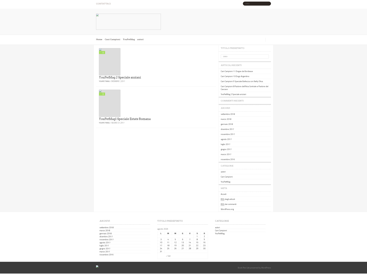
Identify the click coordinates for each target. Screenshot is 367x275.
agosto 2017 (226, 139)
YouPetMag (129, 39)
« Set (168, 255)
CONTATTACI (103, 3)
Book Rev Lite (244, 267)
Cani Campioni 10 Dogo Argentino (235, 76)
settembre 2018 (228, 114)
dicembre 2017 (227, 129)
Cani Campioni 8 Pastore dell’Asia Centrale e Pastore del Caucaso (244, 88)
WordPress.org (227, 209)
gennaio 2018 (227, 124)
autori (140, 39)
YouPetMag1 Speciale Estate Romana (125, 119)
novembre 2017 (228, 134)
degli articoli (228, 199)
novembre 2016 (228, 159)
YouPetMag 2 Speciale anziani (120, 77)
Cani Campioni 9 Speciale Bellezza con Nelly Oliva (242, 81)
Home (99, 39)
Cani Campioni (112, 39)
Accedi (223, 194)
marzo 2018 (226, 119)
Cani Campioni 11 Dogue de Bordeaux (237, 71)
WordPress (266, 267)
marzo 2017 (226, 154)
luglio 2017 (225, 144)
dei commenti (228, 204)
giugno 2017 (226, 149)
